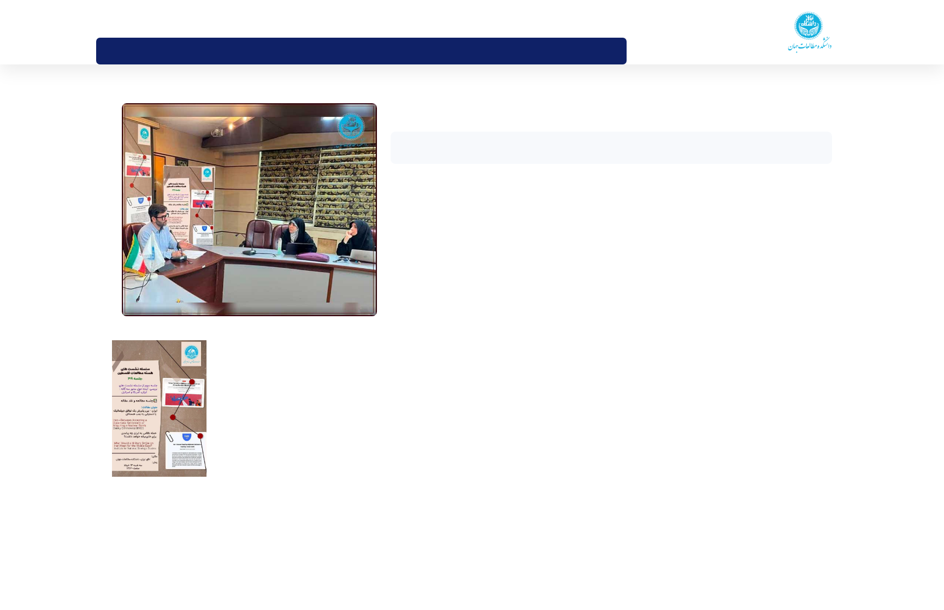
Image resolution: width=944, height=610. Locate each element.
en (134, 18)
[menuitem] (630, 51)
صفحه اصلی (814, 89)
